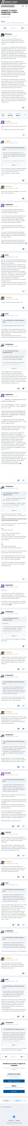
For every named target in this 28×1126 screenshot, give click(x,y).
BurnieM (7, 773)
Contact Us (11, 1120)
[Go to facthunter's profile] (2, 187)
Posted (11, 36)
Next (22, 28)
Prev (5, 28)
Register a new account (14, 1081)
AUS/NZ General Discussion (18, 22)
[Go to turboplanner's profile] (2, 345)
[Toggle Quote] (3, 147)
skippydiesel (9, 204)
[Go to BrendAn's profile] (2, 122)
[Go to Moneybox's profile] (2, 35)
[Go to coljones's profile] (2, 141)
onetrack (8, 832)
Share (7, 1100)
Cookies (17, 1120)
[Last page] (26, 28)
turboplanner (9, 344)
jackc (3, 21)
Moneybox (8, 34)
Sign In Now (14, 1091)
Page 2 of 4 (14, 28)
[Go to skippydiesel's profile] (2, 205)
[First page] (2, 28)
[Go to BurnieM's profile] (2, 773)
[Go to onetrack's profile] (2, 833)
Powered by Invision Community (14, 1123)
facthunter (21, 320)
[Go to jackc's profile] (2, 256)
